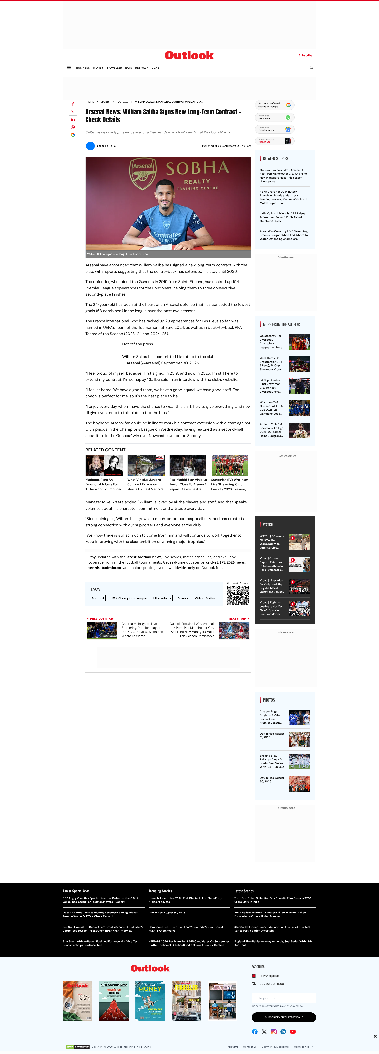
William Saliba (205, 598)
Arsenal (182, 598)
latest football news (143, 557)
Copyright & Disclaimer (275, 1046)
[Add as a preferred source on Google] (73, 135)
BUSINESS (83, 67)
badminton (111, 567)
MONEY (98, 67)
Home (90, 101)
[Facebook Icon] (255, 1032)
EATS (128, 67)
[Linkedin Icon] (283, 1032)
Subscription (269, 976)
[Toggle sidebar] (68, 67)
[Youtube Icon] (293, 1032)
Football (122, 101)
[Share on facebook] (73, 104)
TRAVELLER (114, 67)
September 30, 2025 (180, 362)
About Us (233, 1046)
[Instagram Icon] (274, 1032)
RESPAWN (142, 67)
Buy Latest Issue (272, 983)
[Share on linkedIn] (73, 119)
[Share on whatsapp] (73, 127)
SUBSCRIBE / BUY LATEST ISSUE (284, 1017)
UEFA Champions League (129, 598)
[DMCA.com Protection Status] (78, 1047)
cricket (212, 562)
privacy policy (294, 1005)
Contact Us (250, 1046)
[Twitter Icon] (264, 1032)
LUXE (155, 67)
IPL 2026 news (232, 562)
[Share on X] (73, 111)
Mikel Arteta (162, 598)
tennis (94, 567)
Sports (105, 101)
